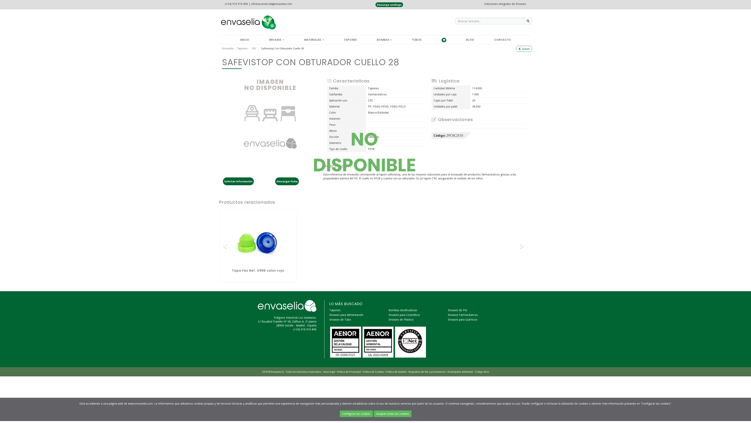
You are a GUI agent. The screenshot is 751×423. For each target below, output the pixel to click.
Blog (470, 40)
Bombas (383, 40)
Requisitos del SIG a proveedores (427, 371)
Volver (525, 49)
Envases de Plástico (401, 319)
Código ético (482, 371)
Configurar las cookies (356, 414)
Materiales (313, 40)
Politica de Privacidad (349, 371)
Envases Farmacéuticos (463, 315)
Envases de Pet (457, 310)
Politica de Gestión (396, 371)
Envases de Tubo (340, 319)
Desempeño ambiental (460, 371)
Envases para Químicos (462, 319)
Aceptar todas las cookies (392, 414)
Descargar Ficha (287, 181)
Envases (275, 40)
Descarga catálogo (389, 4)
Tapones (350, 40)
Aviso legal (329, 371)
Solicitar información (238, 181)
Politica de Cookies (373, 371)
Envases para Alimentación (346, 315)
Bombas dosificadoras (403, 310)
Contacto (502, 40)
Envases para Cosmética (404, 315)
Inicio (244, 40)
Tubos (417, 40)
